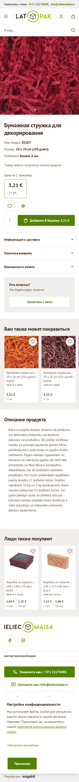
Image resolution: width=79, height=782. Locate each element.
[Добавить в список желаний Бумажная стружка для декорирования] (32, 341)
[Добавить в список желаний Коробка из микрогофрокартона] (70, 551)
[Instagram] (23, 640)
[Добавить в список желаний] (9, 206)
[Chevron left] (8, 44)
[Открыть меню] (6, 16)
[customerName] (61, 16)
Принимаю (22, 763)
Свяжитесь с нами (39, 302)
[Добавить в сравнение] (23, 206)
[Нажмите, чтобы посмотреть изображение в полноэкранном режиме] (70, 44)
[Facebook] (9, 640)
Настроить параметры (23, 745)
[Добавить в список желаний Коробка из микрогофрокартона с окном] (32, 551)
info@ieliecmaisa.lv (63, 4)
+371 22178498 (38, 4)
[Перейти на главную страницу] (33, 16)
